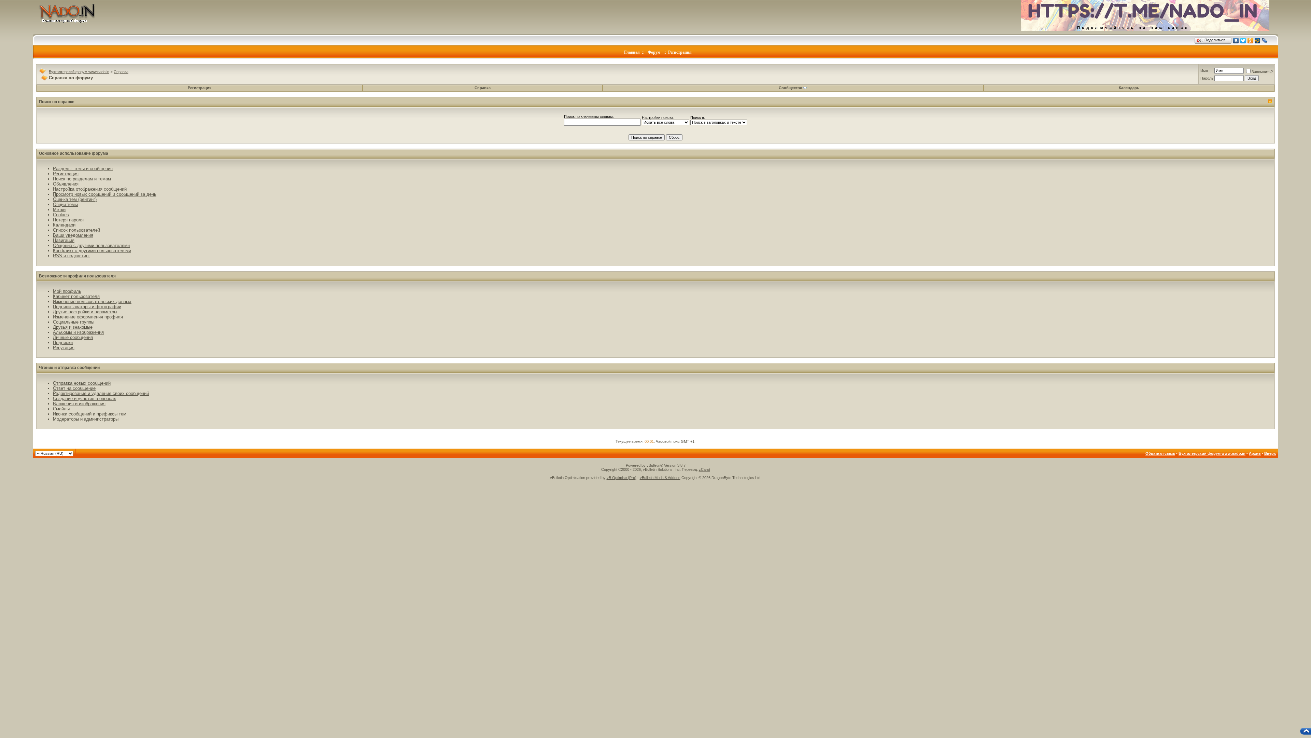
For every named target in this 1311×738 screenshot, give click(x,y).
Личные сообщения (73, 337)
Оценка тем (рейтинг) (75, 199)
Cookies (61, 214)
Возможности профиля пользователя (77, 276)
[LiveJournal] (1264, 40)
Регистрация (680, 52)
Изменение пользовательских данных (92, 301)
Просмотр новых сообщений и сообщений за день (104, 194)
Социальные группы (73, 322)
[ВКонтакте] (1236, 40)
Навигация (63, 240)
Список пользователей (76, 230)
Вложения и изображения (79, 403)
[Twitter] (1243, 40)
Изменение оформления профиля (88, 316)
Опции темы (65, 204)
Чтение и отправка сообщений (69, 367)
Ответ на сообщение (74, 388)
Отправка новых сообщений (82, 383)
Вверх (1270, 453)
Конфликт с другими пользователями (92, 250)
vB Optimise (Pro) (621, 478)
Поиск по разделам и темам (82, 178)
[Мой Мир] (1257, 40)
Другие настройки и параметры (85, 311)
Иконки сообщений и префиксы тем (89, 413)
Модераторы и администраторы (85, 419)
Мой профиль (67, 291)
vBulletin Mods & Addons (660, 478)
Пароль (1206, 78)
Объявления (66, 184)
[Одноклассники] (1250, 40)
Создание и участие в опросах (84, 398)
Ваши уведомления (73, 235)
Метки (59, 209)
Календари (64, 225)
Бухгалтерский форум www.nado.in (79, 72)
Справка (121, 72)
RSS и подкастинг (71, 255)
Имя (1204, 71)
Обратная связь (1160, 453)
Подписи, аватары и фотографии (87, 306)
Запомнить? (1262, 72)
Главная (632, 52)
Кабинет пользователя (76, 296)
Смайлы (61, 408)
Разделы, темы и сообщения (83, 168)
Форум (654, 52)
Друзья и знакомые (73, 327)
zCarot (704, 469)
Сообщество (790, 88)
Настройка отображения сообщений (90, 189)
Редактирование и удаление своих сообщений (101, 393)
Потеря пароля (68, 219)
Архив (1255, 453)
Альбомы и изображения (78, 332)
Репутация (63, 347)
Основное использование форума (73, 153)
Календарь (1129, 88)
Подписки (63, 342)
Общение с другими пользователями (91, 245)
